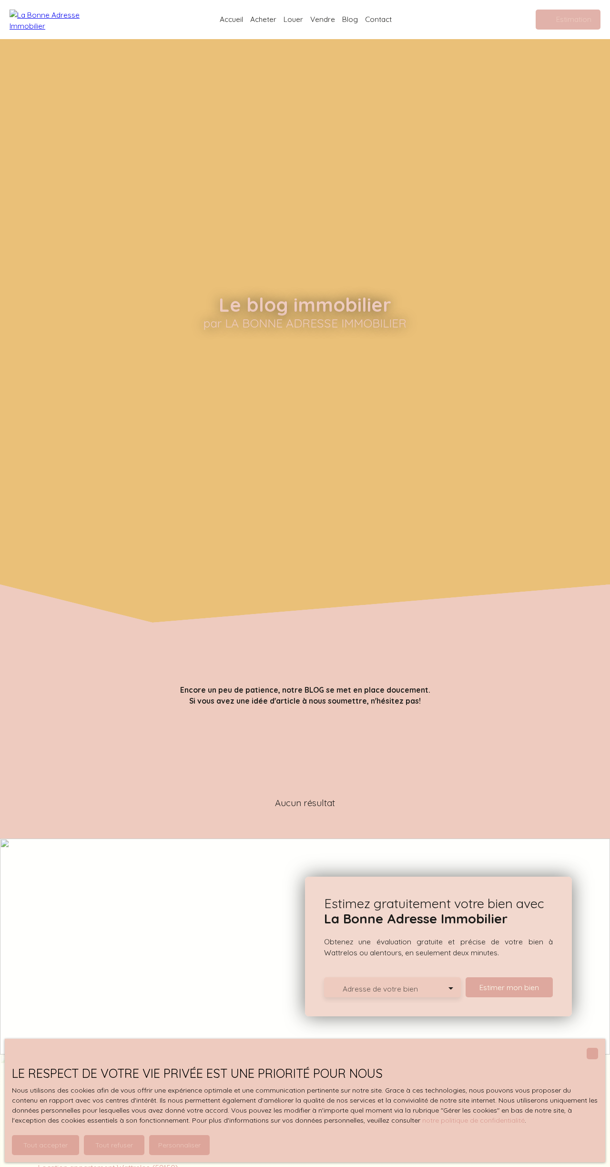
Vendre (322, 19)
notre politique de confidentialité (473, 1120)
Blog (350, 19)
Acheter (263, 19)
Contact (378, 19)
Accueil (231, 19)
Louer (293, 19)
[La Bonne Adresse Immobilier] (57, 19)
